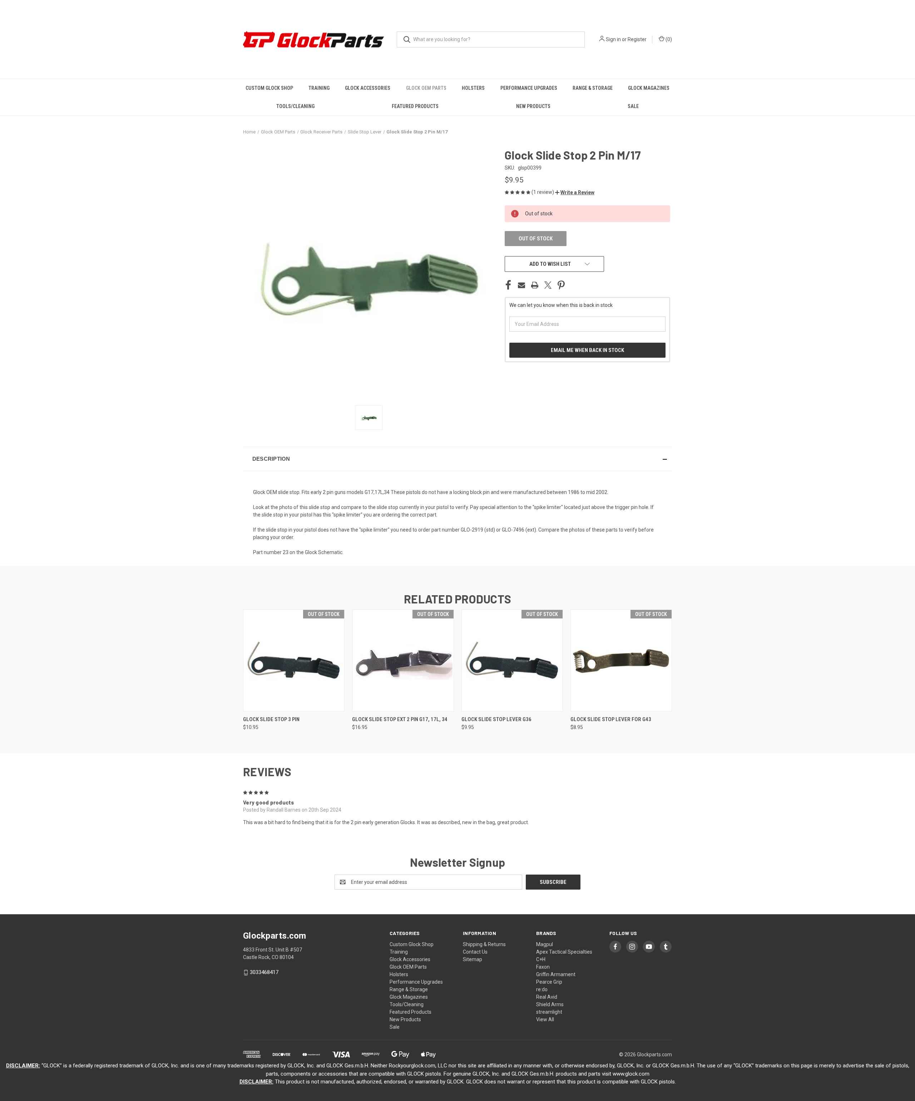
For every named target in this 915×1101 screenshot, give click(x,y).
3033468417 (264, 972)
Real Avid (546, 997)
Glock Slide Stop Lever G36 (496, 719)
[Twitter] (548, 285)
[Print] (534, 285)
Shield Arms (550, 1004)
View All (545, 1019)
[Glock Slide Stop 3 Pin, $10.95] (293, 660)
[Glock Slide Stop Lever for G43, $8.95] (621, 660)
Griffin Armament (555, 974)
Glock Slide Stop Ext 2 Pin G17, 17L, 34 (399, 719)
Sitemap (472, 959)
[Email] (521, 285)
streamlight (549, 1012)
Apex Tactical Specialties (564, 952)
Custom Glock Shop (269, 88)
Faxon (543, 967)
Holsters (473, 88)
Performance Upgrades (528, 88)
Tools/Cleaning (295, 106)
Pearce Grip (549, 982)
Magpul (544, 944)
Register (637, 39)
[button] (574, 192)
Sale (633, 106)
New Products (533, 106)
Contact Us (475, 952)
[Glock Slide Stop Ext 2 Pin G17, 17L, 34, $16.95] (402, 660)
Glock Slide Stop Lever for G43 (610, 719)
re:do (542, 989)
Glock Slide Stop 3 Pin (271, 719)
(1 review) (543, 192)
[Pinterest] (561, 285)
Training (319, 88)
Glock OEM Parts (426, 88)
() (668, 39)
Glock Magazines (648, 88)
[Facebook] (508, 285)
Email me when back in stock (587, 350)
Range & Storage (593, 88)
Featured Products (415, 106)
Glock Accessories (367, 88)
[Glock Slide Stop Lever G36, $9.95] (512, 660)
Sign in (613, 39)
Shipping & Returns (484, 944)
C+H (540, 959)
